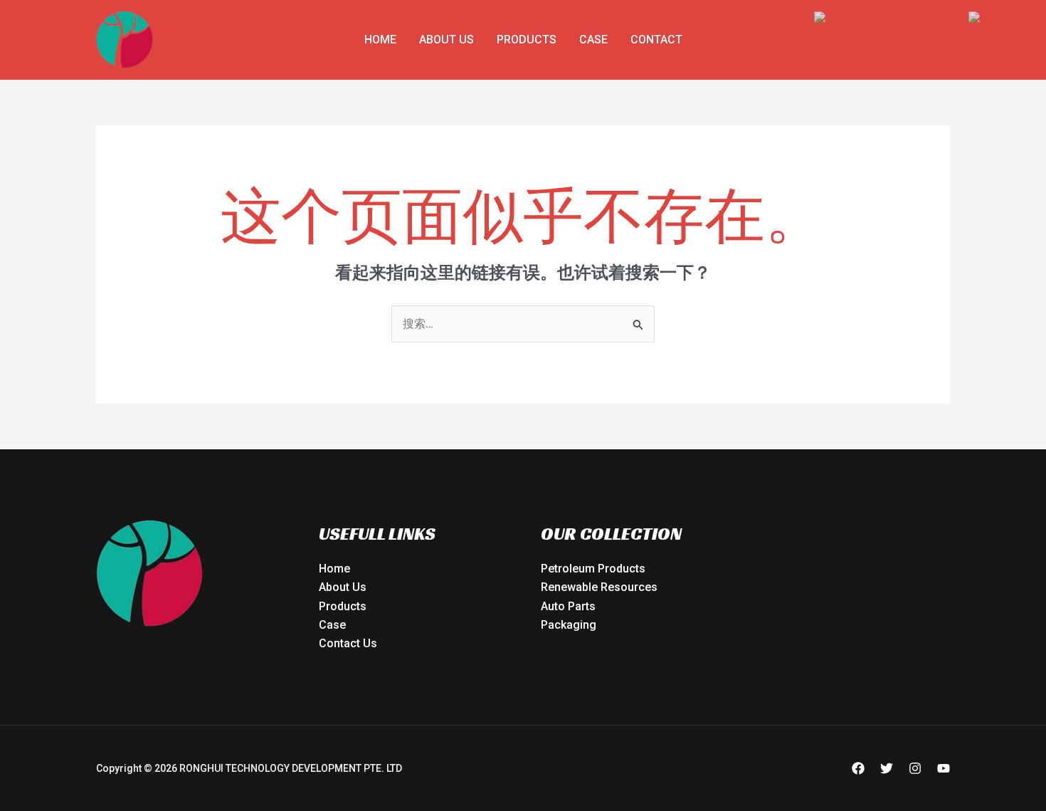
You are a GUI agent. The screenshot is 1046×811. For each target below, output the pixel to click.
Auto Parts (568, 606)
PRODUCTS (526, 39)
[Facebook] (858, 768)
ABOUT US (446, 39)
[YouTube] (943, 768)
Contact (656, 39)
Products (342, 606)
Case (593, 39)
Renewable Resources (599, 587)
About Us (342, 587)
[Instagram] (915, 768)
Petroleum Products (593, 568)
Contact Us (348, 643)
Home (380, 39)
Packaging (568, 625)
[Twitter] (886, 768)
